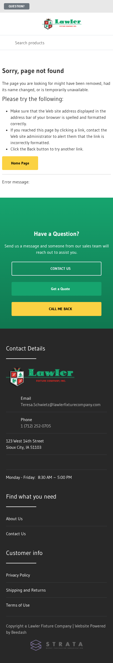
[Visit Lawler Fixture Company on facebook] (8, 462)
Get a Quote (60, 288)
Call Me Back (60, 308)
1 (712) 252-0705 (36, 425)
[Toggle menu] (7, 24)
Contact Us (60, 268)
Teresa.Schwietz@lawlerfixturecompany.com (61, 404)
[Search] (7, 42)
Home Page (20, 163)
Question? (17, 6)
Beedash (19, 632)
